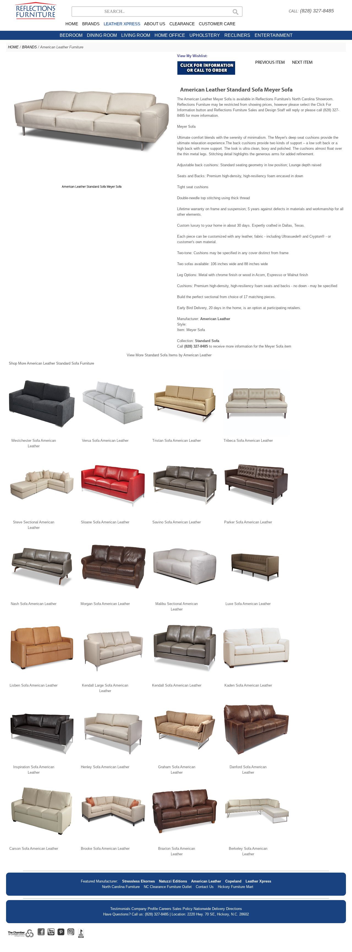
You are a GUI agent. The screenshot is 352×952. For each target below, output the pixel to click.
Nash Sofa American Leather (33, 604)
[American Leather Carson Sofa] (42, 843)
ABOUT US (154, 23)
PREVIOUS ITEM (270, 62)
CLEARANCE (182, 23)
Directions (234, 909)
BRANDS (91, 23)
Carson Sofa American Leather (33, 848)
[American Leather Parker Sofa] (256, 517)
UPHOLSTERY (204, 35)
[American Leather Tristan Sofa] (185, 435)
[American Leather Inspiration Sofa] (42, 761)
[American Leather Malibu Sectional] (185, 598)
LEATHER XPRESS (122, 23)
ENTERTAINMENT (274, 35)
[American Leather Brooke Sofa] (113, 843)
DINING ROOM (102, 35)
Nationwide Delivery (209, 909)
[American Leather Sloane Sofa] (113, 517)
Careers (165, 909)
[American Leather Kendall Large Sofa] (113, 680)
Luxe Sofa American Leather (248, 604)
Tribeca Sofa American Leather (248, 440)
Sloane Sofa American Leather (105, 522)
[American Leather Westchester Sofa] (42, 435)
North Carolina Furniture (121, 887)
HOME (71, 23)
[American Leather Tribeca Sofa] (256, 435)
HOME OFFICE (170, 35)
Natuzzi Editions (173, 881)
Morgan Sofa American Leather (105, 604)
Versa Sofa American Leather (105, 440)
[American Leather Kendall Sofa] (185, 680)
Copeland (233, 881)
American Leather (206, 881)
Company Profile (144, 909)
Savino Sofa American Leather (176, 522)
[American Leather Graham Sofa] (185, 761)
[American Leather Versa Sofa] (113, 435)
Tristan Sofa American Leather (176, 440)
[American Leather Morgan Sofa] (113, 598)
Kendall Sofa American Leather (176, 685)
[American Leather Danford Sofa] (256, 761)
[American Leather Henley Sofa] (113, 761)
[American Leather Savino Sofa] (185, 517)
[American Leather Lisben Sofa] (42, 680)
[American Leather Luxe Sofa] (256, 598)
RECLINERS (237, 35)
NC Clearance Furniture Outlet (168, 887)
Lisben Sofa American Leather (33, 685)
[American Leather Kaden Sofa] (256, 680)
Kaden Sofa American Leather (248, 685)
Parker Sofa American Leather (248, 522)
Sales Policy (182, 909)
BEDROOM (71, 35)
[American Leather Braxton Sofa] (185, 843)
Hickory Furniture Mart (235, 887)
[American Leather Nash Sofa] (42, 598)
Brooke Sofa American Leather (105, 848)
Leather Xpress (258, 881)
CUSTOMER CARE (217, 23)
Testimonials (120, 909)
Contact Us (205, 887)
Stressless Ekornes (138, 881)
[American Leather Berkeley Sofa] (256, 843)
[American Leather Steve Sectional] (42, 517)
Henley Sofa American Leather (105, 767)
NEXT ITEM (302, 62)
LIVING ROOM (135, 35)
